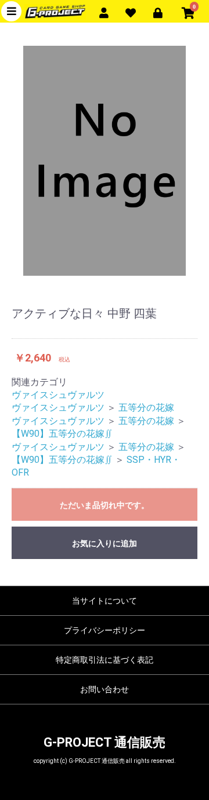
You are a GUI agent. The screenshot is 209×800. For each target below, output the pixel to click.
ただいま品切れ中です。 (104, 505)
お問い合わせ (104, 689)
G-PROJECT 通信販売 (104, 742)
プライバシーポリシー (104, 630)
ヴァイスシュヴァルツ (58, 394)
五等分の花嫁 (146, 407)
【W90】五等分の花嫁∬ (62, 433)
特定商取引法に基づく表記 (104, 659)
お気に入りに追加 (104, 543)
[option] (104, 161)
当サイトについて (104, 600)
